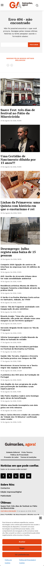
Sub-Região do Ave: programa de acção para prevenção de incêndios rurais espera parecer (19, 386)
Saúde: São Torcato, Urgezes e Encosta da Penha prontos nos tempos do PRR (19, 357)
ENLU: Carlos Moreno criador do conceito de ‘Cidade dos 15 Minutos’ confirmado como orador (20, 417)
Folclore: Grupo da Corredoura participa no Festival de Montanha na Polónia (19, 347)
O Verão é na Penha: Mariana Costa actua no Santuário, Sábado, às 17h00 (20, 298)
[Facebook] (3, 475)
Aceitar (22, 542)
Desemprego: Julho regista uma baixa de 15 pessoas (18, 252)
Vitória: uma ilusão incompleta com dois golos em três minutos (19, 406)
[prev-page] (7, 65)
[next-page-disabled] (11, 65)
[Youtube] (28, 475)
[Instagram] (22, 475)
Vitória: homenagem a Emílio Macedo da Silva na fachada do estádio (19, 338)
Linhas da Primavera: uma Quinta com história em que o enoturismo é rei (20, 205)
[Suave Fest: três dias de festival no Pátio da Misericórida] (20, 92)
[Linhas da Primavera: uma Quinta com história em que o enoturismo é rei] (20, 184)
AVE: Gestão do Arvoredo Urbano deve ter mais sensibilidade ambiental (19, 277)
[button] (40, 518)
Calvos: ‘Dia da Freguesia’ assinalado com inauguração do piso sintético (20, 308)
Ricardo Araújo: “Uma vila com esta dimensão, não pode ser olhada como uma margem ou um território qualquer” (20, 318)
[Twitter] (9, 475)
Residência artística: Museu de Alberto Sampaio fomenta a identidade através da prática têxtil (20, 288)
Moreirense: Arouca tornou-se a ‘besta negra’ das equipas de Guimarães (19, 366)
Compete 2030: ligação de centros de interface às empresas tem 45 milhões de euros (20, 266)
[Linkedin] (15, 475)
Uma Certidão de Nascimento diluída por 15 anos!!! (18, 159)
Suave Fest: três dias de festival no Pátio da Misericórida (18, 113)
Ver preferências (22, 554)
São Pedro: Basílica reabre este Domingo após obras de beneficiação (20, 397)
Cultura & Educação (8, 511)
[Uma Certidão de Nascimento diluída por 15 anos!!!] (20, 138)
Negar (22, 548)
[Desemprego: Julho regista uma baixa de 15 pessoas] (20, 231)
